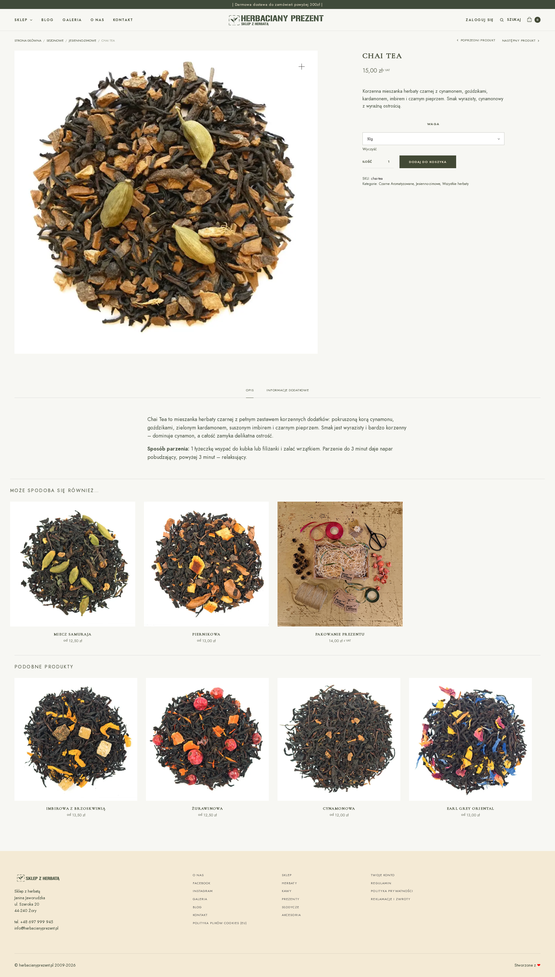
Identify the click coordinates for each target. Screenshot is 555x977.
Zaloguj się (480, 20)
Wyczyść (369, 149)
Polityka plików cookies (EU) (220, 923)
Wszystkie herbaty (455, 183)
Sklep (21, 20)
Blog (47, 20)
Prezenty (290, 899)
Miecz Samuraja (72, 634)
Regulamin (381, 883)
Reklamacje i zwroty (390, 899)
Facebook (202, 883)
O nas (97, 20)
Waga (433, 124)
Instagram (203, 891)
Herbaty (289, 883)
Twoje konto (383, 875)
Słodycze (290, 907)
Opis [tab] (250, 390)
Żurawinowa (207, 808)
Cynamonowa (339, 808)
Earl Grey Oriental (470, 808)
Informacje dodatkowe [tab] (288, 390)
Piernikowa (206, 634)
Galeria (72, 20)
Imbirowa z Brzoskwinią (76, 808)
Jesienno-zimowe (82, 40)
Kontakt (123, 20)
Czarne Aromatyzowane (396, 183)
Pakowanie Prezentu (340, 634)
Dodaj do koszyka (428, 162)
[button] (301, 66)
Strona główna (27, 40)
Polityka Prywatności (392, 891)
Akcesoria (291, 915)
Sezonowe (55, 40)
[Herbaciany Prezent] (277, 20)
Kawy (287, 891)
